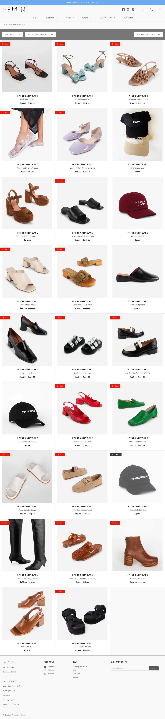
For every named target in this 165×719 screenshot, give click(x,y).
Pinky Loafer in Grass (137, 442)
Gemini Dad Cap (137, 168)
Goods (85, 18)
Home (34, 18)
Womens (50, 18)
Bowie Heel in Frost (82, 99)
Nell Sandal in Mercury (82, 373)
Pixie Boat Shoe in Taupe (82, 510)
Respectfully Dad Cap (137, 510)
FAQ (74, 670)
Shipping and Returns (80, 667)
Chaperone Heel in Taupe (137, 99)
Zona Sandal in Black (82, 647)
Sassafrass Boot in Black (27, 578)
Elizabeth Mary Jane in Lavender (82, 168)
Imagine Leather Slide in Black (82, 236)
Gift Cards (128, 18)
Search (75, 677)
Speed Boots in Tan (137, 578)
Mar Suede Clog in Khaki (82, 305)
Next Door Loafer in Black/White (137, 373)
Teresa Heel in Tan (27, 647)
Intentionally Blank (27, 96)
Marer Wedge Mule (137, 305)
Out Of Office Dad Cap (27, 442)
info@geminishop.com (11, 704)
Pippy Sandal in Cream (27, 510)
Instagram (51, 670)
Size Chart (76, 674)
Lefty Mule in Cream (27, 305)
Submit (153, 668)
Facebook (51, 667)
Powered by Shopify (19, 715)
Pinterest (51, 674)
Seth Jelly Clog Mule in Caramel (82, 578)
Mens (68, 18)
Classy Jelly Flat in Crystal (27, 168)
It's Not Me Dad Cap (137, 236)
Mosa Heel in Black (27, 373)
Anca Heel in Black (27, 99)
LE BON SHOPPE (107, 18)
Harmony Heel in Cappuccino (27, 236)
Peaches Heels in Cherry (82, 442)
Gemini (7, 715)
